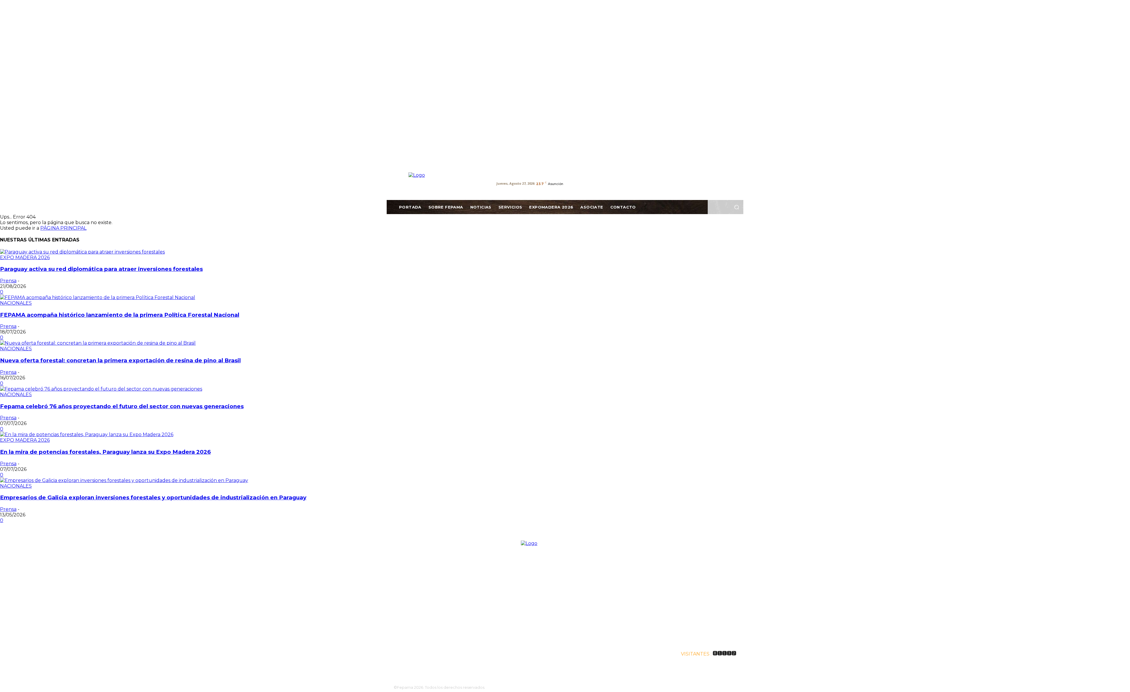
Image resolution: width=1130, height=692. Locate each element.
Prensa (8, 281)
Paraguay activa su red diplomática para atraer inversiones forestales (101, 269)
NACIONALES (16, 303)
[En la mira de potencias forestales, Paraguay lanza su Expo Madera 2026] (86, 434)
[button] (736, 207)
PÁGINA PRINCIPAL (63, 228)
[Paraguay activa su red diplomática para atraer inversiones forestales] (82, 252)
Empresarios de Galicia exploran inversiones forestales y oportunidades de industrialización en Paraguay (153, 497)
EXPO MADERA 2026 (25, 257)
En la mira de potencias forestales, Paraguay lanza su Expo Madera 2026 (105, 451)
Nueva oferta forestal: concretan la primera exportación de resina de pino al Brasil (120, 360)
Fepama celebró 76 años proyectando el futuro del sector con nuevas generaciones (122, 406)
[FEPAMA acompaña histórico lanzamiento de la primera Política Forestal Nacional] (97, 297)
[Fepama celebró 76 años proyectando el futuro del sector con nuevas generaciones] (101, 389)
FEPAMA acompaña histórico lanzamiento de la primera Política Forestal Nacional (119, 314)
